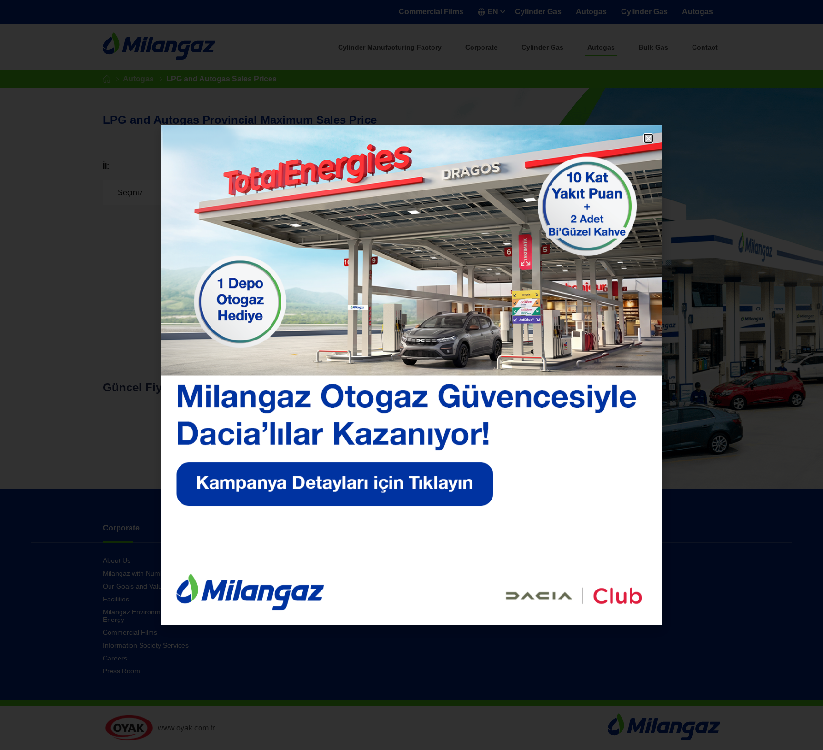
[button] (648, 138)
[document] (411, 375)
